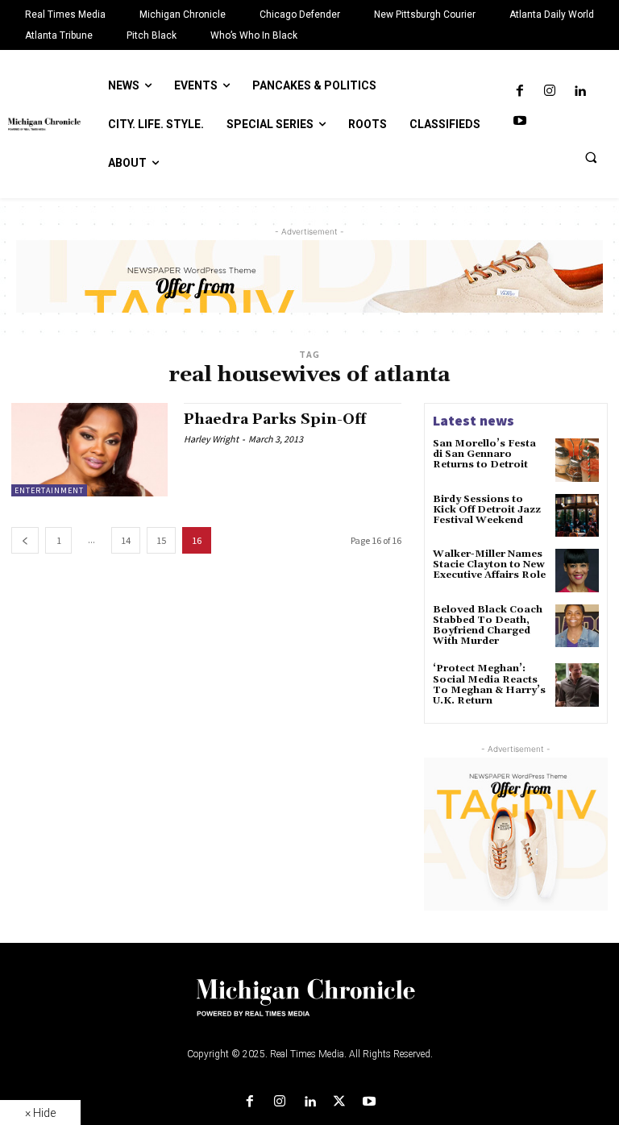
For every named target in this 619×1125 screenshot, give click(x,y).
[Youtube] (519, 121)
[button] (591, 157)
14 (126, 540)
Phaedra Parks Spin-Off (275, 419)
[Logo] (309, 1007)
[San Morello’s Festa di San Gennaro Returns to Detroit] (577, 460)
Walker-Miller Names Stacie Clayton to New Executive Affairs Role (489, 564)
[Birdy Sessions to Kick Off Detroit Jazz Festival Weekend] (577, 516)
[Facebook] (519, 91)
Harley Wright (211, 439)
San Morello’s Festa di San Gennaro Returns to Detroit (484, 454)
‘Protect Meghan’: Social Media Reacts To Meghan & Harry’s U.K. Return (489, 684)
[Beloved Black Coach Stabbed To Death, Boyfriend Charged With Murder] (577, 626)
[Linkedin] (580, 91)
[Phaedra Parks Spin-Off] (89, 449)
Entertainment (49, 490)
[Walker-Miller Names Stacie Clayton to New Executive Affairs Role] (577, 570)
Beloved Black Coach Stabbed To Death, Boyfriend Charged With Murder (487, 626)
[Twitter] (340, 1102)
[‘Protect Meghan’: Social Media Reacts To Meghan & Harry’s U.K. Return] (577, 685)
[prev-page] (25, 540)
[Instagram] (549, 91)
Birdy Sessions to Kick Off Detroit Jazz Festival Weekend (487, 509)
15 (161, 540)
